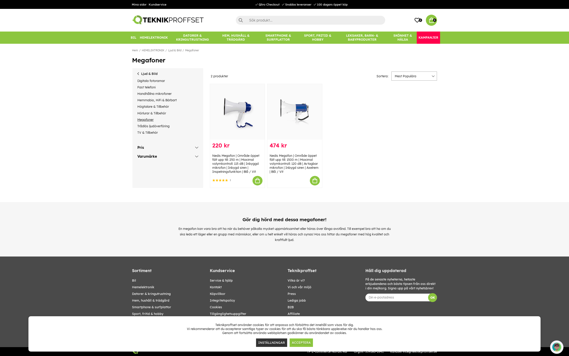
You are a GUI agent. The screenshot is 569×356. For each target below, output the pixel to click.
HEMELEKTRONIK (153, 50)
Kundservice (157, 4)
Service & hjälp (221, 280)
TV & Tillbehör (147, 133)
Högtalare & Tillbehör (153, 107)
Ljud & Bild (174, 50)
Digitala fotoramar (151, 81)
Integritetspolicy (222, 300)
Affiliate (294, 314)
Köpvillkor (217, 294)
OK (432, 298)
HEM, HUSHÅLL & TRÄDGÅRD (150, 300)
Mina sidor (139, 4)
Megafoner (192, 50)
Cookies (216, 307)
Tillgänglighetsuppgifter (228, 314)
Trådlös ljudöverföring (153, 126)
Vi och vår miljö (299, 287)
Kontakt (216, 287)
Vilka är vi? (296, 280)
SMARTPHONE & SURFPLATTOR (151, 307)
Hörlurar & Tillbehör (151, 113)
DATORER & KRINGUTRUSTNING (151, 294)
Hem (135, 50)
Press (292, 294)
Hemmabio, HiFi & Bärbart (157, 100)
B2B (291, 307)
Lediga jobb (297, 300)
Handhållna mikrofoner (154, 94)
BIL (134, 280)
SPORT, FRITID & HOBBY (147, 314)
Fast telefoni (146, 87)
